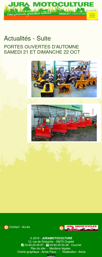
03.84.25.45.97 (34, 245)
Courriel (76, 245)
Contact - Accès (19, 227)
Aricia (82, 251)
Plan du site (38, 248)
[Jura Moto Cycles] (81, 227)
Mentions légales (60, 248)
